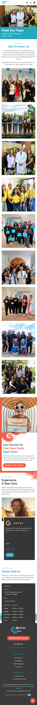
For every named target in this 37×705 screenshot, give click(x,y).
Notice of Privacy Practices (18, 686)
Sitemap (30, 684)
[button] (34, 3)
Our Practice (18, 658)
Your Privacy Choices (22, 694)
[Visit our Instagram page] (15, 648)
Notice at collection (10, 694)
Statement (18, 688)
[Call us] (31, 2)
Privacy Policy (6, 686)
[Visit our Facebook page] (12, 648)
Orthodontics (18, 661)
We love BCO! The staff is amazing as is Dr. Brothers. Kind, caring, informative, (19, 530)
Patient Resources (18, 664)
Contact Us (18, 667)
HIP (29, 691)
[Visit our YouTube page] (18, 648)
